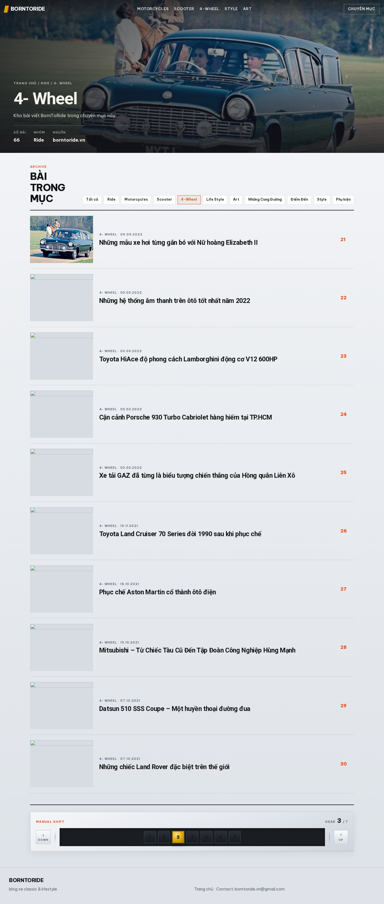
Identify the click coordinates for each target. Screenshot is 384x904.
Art (247, 8)
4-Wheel (209, 8)
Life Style (215, 199)
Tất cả (92, 199)
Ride (45, 83)
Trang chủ (25, 83)
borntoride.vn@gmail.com (260, 889)
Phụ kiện (343, 199)
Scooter (184, 8)
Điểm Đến (299, 199)
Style (231, 8)
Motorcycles (153, 8)
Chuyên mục (361, 9)
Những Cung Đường (265, 199)
